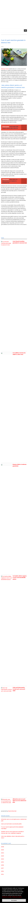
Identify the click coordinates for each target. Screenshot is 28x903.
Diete (2, 46)
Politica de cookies (17, 897)
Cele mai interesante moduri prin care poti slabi (19, 689)
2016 (2, 871)
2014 (2, 874)
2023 (2, 856)
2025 (2, 849)
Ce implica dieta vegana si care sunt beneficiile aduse (19, 577)
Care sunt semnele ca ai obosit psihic (11, 824)
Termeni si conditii (6, 897)
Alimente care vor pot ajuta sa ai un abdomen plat (19, 800)
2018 (2, 865)
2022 (2, 859)
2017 (2, 868)
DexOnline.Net (12, 811)
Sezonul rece (5, 69)
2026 (2, 846)
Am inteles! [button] (14, 900)
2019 (2, 862)
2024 (2, 853)
